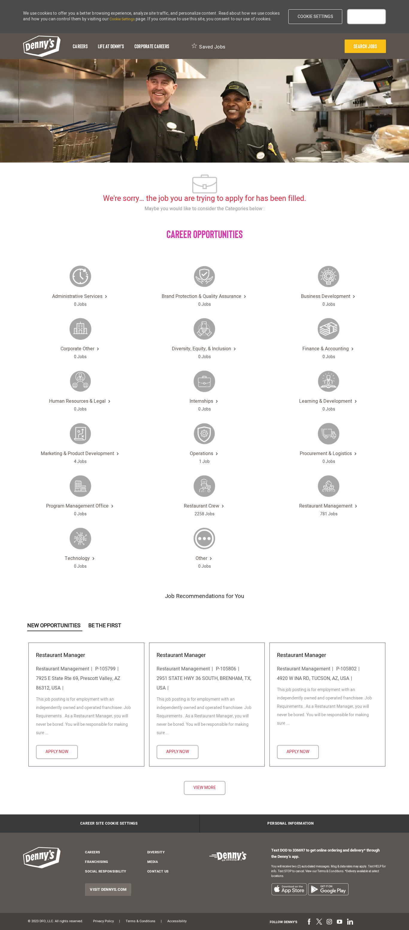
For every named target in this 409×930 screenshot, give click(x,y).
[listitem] (289, 889)
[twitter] (319, 922)
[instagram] (329, 922)
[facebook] (309, 922)
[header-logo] (41, 46)
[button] (315, 16)
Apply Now (62, 751)
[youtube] (340, 922)
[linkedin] (350, 922)
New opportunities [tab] (54, 626)
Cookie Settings (122, 19)
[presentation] (365, 46)
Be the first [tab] (104, 626)
